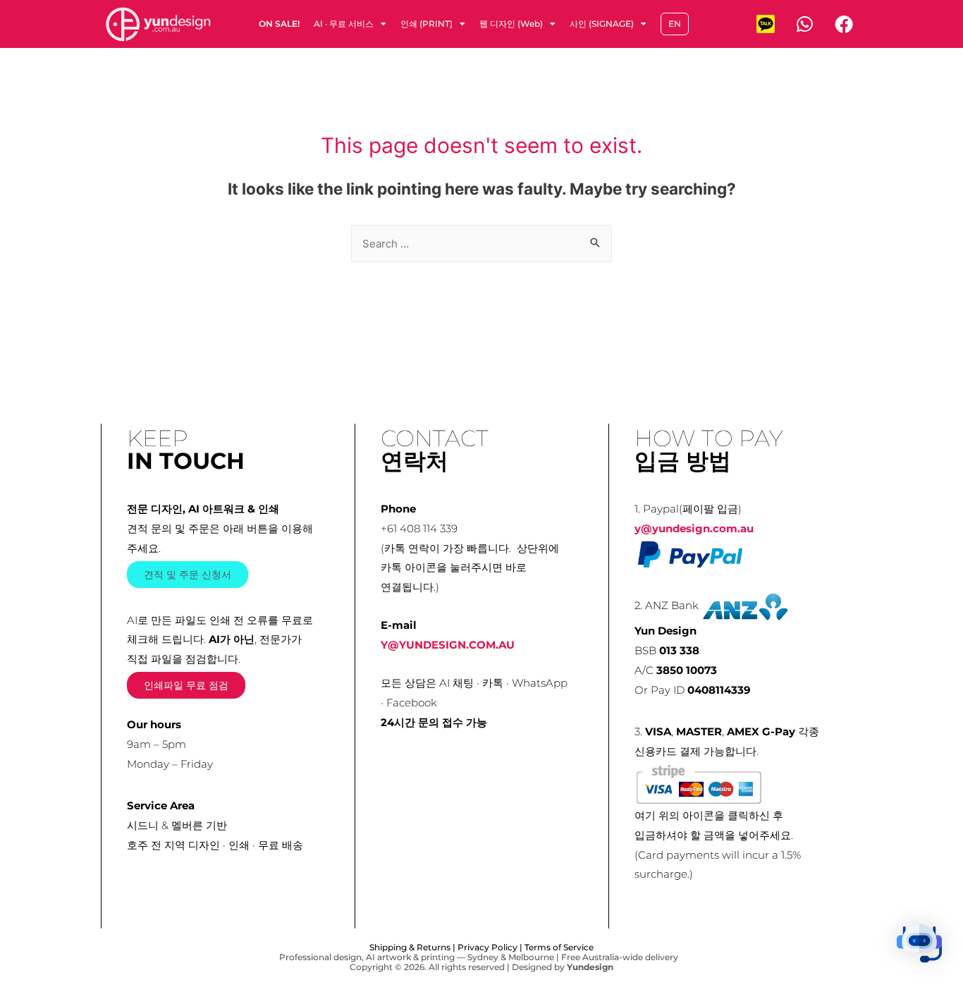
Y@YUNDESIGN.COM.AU (448, 644)
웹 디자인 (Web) (511, 23)
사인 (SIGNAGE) (602, 23)
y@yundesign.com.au (694, 528)
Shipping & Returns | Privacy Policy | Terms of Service (481, 947)
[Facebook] (844, 24)
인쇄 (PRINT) (426, 23)
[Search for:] (481, 243)
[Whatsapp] (804, 24)
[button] (919, 943)
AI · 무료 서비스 (344, 23)
